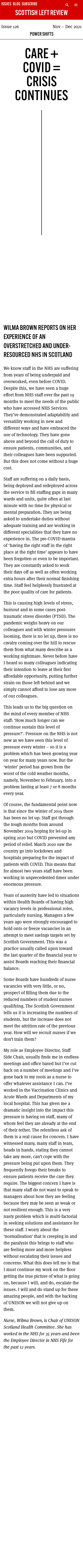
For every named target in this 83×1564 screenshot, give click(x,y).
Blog (16, 4)
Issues (6, 4)
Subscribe (30, 4)
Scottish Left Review (41, 13)
